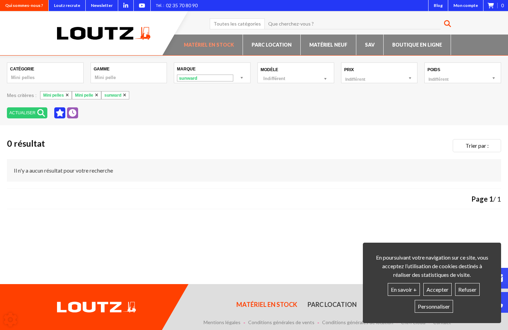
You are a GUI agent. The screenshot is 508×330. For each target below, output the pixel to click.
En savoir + (404, 289)
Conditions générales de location (357, 322)
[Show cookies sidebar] (10, 320)
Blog (438, 5)
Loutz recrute (67, 5)
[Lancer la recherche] (445, 23)
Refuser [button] (467, 289)
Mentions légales (222, 322)
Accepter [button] (437, 289)
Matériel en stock (209, 45)
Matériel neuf (328, 45)
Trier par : (477, 145)
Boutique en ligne (417, 45)
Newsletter (102, 5)
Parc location (272, 45)
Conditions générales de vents (281, 322)
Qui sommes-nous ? (24, 5)
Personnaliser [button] (434, 306)
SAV (370, 45)
